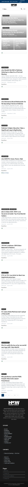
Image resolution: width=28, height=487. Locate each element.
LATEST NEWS (5, 156)
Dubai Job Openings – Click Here (11, 453)
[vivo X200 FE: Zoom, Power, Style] (14, 148)
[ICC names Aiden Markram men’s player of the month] (14, 298)
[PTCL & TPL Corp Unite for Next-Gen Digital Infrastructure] (14, 265)
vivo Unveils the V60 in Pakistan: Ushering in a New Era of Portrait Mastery (13, 20)
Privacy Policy (7, 461)
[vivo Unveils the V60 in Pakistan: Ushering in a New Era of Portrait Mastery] (14, 59)
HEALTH (6, 435)
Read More (4, 84)
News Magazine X (16, 484)
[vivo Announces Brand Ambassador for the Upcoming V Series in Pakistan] (14, 92)
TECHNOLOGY (6, 15)
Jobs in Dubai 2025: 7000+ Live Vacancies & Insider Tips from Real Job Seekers (13, 214)
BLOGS (6, 429)
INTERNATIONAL (5, 209)
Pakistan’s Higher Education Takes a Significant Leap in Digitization (6, 39)
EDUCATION (4, 125)
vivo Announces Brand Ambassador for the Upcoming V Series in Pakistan (13, 32)
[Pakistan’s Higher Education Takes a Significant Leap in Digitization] (14, 120)
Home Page (7, 460)
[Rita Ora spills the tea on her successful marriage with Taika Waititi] (14, 334)
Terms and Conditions (9, 463)
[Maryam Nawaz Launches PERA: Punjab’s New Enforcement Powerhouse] (14, 366)
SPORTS (4, 309)
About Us (6, 457)
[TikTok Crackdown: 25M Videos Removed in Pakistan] (14, 234)
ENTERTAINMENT (5, 342)
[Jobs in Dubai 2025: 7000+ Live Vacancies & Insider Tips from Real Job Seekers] (14, 190)
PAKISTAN (4, 374)
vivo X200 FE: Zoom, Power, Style (20, 43)
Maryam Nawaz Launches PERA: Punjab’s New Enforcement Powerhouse (11, 379)
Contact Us (6, 458)
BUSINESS (6, 430)
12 (14, 395)
